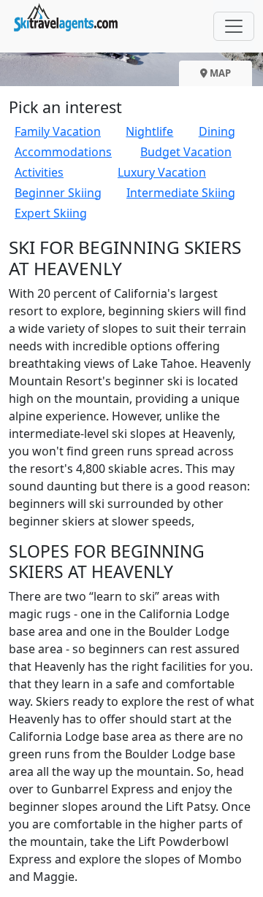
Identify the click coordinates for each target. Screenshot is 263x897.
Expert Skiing (51, 213)
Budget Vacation (186, 152)
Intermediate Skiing (180, 193)
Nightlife (149, 131)
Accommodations (63, 152)
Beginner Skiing (58, 193)
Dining (217, 131)
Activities (39, 172)
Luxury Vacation (162, 172)
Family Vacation (58, 131)
